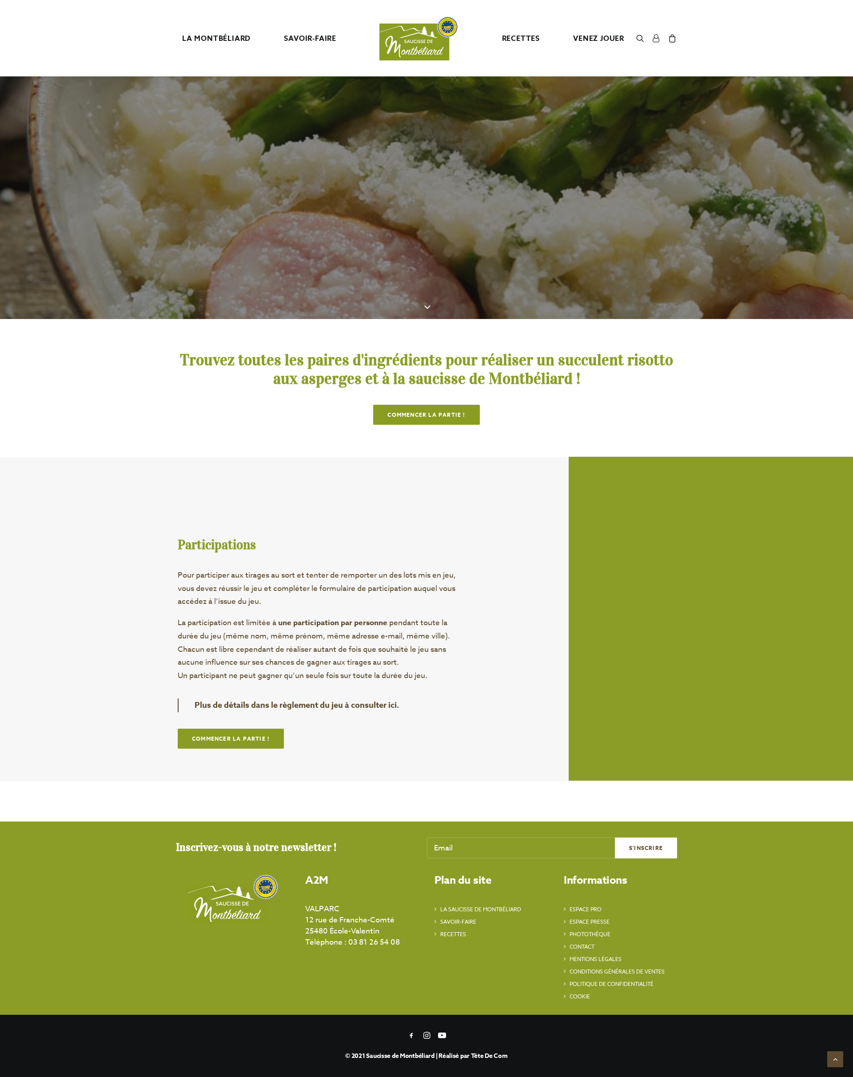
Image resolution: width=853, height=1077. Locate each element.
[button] (642, 38)
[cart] (670, 38)
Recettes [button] (521, 38)
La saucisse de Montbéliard (480, 909)
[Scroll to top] (835, 1058)
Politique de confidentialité (612, 984)
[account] (656, 38)
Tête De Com (489, 1056)
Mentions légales (596, 959)
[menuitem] (216, 38)
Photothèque (590, 934)
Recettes (453, 934)
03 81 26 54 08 (374, 942)
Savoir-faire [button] (310, 38)
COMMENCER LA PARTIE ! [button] (426, 415)
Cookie (580, 996)
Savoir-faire (458, 921)
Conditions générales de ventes (617, 971)
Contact (582, 946)
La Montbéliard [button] (216, 38)
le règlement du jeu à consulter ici (334, 705)
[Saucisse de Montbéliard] (418, 38)
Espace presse (590, 921)
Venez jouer (598, 38)
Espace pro (586, 909)
